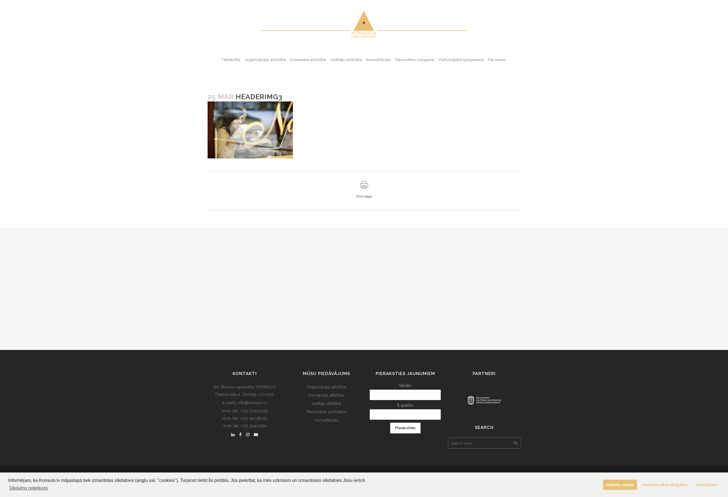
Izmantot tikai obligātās (665, 484)
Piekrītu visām (620, 484)
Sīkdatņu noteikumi (28, 488)
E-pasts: (405, 405)
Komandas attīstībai (326, 395)
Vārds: (405, 385)
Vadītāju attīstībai (326, 403)
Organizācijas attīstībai (326, 387)
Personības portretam (326, 412)
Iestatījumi (706, 484)
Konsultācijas (326, 420)
